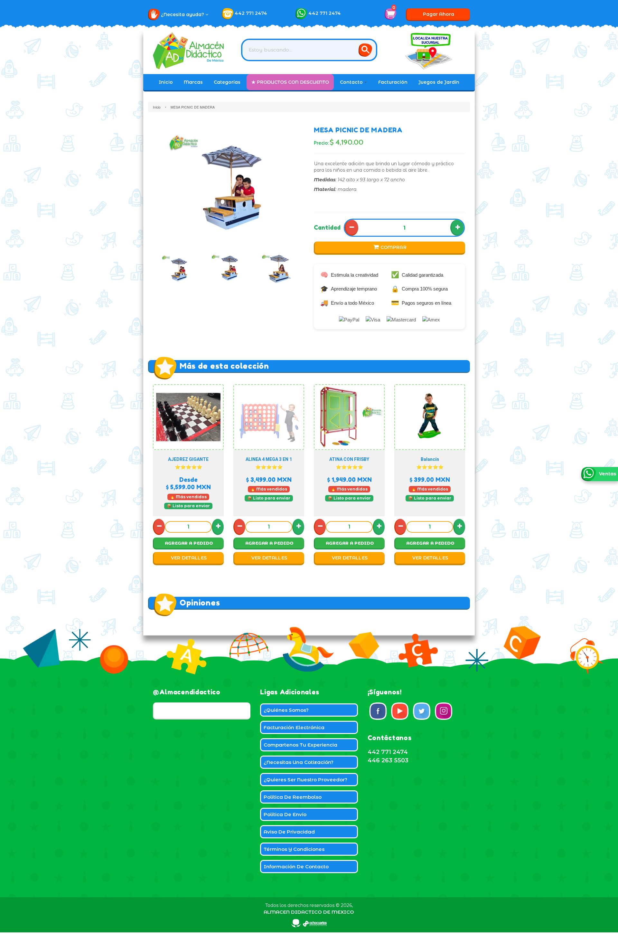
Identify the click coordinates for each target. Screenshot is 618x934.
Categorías (227, 82)
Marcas (193, 82)
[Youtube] (399, 711)
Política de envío (285, 814)
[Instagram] (443, 711)
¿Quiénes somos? (286, 710)
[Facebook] (378, 711)
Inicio (166, 82)
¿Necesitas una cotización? (298, 762)
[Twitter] (421, 711)
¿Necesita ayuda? (183, 14)
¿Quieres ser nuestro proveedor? (305, 780)
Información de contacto (296, 866)
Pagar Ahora (438, 14)
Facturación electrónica (294, 727)
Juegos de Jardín (438, 82)
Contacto (352, 82)
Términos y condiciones (294, 849)
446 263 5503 (388, 760)
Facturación (392, 82)
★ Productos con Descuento (290, 82)
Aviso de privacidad (289, 832)
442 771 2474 (251, 13)
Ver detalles (189, 558)
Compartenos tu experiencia (300, 745)
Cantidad (327, 227)
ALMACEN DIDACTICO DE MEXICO (309, 912)
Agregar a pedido (189, 543)
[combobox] (309, 50)
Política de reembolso (293, 797)
